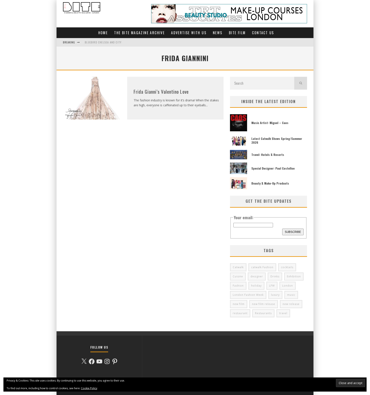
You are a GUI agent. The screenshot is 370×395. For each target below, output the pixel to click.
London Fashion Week (248, 295)
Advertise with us (188, 32)
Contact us (263, 32)
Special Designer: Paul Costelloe (273, 168)
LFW (272, 285)
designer (257, 276)
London (287, 285)
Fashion (238, 285)
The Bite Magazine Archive (139, 32)
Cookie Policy (89, 388)
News (217, 32)
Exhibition (294, 276)
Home (103, 32)
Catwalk (238, 267)
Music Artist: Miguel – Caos (269, 122)
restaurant (240, 313)
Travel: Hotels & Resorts (267, 154)
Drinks (274, 276)
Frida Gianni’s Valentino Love (161, 91)
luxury (275, 295)
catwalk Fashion (262, 267)
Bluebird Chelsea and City (103, 42)
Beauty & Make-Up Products (270, 183)
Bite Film (237, 32)
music (291, 295)
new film (239, 304)
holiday (256, 285)
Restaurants (263, 313)
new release (291, 304)
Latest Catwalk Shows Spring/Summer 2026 (276, 140)
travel (283, 313)
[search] (300, 83)
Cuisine (238, 276)
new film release (263, 304)
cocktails (287, 267)
